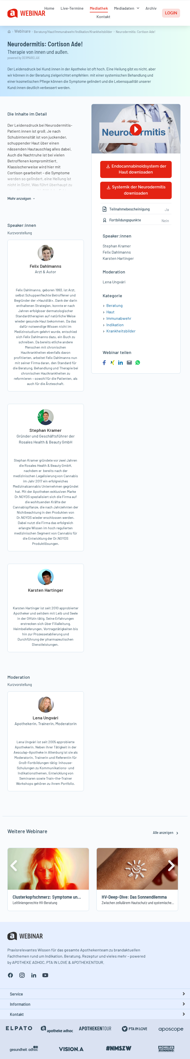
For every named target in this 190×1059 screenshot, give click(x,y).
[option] (48, 879)
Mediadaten (124, 8)
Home (49, 8)
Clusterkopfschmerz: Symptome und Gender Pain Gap (62, 897)
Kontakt (103, 16)
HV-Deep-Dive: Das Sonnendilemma (134, 897)
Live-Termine (72, 8)
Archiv (151, 8)
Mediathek (99, 8)
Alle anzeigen (163, 832)
